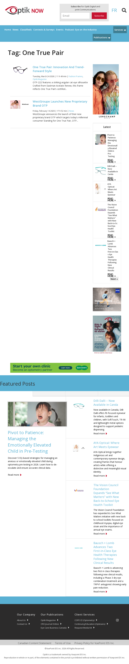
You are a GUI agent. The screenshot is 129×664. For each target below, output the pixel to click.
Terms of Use (63, 643)
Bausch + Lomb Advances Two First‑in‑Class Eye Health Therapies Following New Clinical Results (112, 256)
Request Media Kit (83, 627)
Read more (13, 474)
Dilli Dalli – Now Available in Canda (112, 170)
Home (7, 29)
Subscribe (99, 15)
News (15, 29)
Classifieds (26, 29)
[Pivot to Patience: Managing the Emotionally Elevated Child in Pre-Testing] (100, 139)
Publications (100, 37)
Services (118, 29)
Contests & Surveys (43, 29)
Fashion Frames (76, 76)
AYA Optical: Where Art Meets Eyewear (112, 189)
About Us (21, 620)
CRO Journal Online (50, 624)
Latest (107, 127)
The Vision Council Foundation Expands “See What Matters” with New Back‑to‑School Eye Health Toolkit (112, 218)
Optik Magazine (40, 79)
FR (114, 10)
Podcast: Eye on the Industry (81, 29)
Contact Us (22, 624)
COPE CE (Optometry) (85, 620)
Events (59, 29)
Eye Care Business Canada (54, 627)
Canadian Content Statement (34, 643)
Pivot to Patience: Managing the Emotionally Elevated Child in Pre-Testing (112, 146)
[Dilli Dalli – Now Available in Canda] (100, 170)
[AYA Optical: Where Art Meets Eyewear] (100, 188)
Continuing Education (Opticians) (90, 624)
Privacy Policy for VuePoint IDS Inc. (94, 643)
